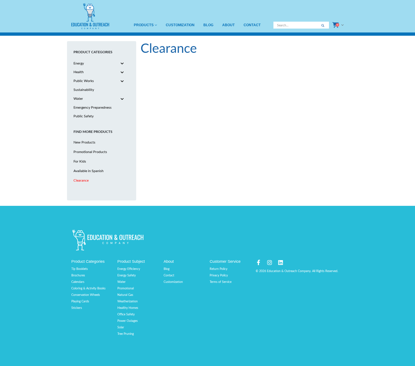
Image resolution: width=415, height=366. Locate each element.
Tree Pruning (125, 333)
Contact (252, 25)
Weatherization (127, 301)
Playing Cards (80, 301)
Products (144, 25)
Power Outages (127, 320)
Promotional (125, 288)
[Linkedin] (280, 262)
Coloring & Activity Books (88, 288)
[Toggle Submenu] (122, 63)
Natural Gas (125, 295)
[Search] (322, 25)
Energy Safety (126, 275)
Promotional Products (90, 152)
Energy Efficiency (128, 269)
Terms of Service (220, 282)
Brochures (78, 275)
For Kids (79, 161)
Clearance (81, 180)
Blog (208, 25)
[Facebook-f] (258, 262)
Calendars (77, 282)
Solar (120, 327)
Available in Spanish (88, 171)
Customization (180, 25)
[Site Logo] (90, 16)
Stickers (76, 308)
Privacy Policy (219, 275)
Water (121, 282)
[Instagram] (269, 262)
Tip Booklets (79, 269)
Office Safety (126, 314)
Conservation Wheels (85, 295)
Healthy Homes (127, 308)
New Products (84, 142)
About (228, 25)
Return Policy (218, 269)
